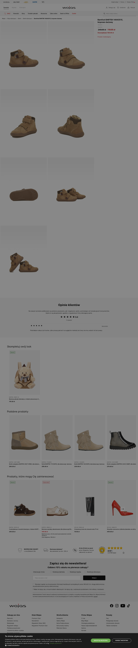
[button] (46, 645)
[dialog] (69, 324)
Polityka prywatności (56, 643)
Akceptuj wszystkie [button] (100, 640)
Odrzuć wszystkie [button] (121, 640)
